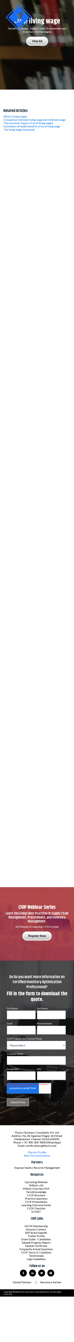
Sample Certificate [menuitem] (36, 1245)
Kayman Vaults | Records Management (37, 1167)
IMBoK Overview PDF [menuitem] (36, 1188)
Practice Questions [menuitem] (36, 1198)
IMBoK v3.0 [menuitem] (36, 1185)
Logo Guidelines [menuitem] (36, 1259)
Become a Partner (50, 1282)
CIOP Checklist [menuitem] (36, 1208)
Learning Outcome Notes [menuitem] (36, 1205)
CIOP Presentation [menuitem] (36, 1201)
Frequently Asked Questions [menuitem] (36, 1249)
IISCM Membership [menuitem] (36, 1226)
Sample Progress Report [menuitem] (36, 1242)
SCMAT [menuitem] (36, 1211)
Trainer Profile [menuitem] (36, 1236)
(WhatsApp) (53, 1142)
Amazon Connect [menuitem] (36, 1229)
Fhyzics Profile (37, 1152)
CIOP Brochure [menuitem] (36, 1195)
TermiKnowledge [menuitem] (36, 1192)
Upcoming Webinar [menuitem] (36, 1182)
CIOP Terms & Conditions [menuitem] (36, 1252)
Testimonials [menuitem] (36, 1255)
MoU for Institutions (37, 1155)
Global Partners (22, 1282)
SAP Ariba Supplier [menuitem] (36, 1232)
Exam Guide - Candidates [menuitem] (36, 1239)
